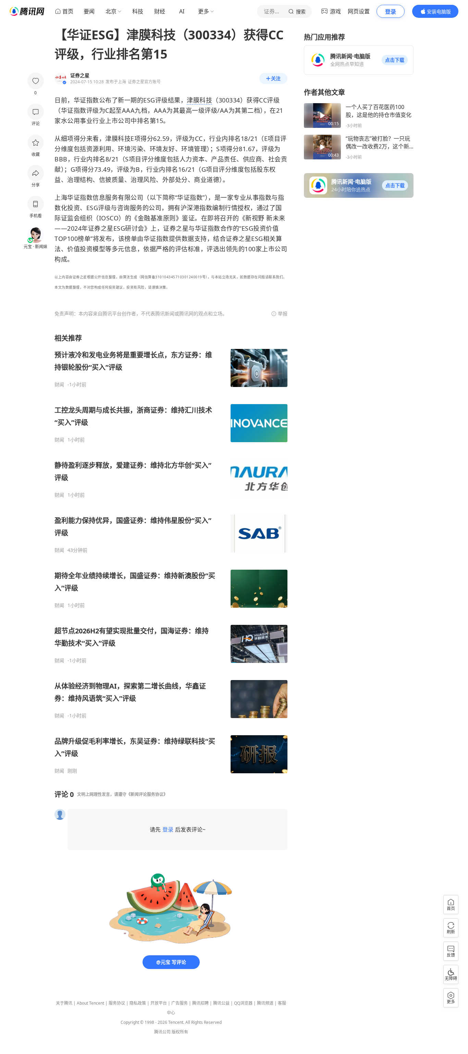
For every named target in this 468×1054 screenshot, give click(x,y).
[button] (395, 60)
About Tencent (90, 1003)
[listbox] (170, 553)
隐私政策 (138, 1003)
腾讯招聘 (200, 1003)
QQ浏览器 (243, 1003)
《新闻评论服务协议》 (147, 794)
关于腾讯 (64, 1003)
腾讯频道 (265, 1003)
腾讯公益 (221, 1003)
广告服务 (179, 1003)
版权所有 (180, 1032)
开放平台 (158, 1003)
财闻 (59, 384)
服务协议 (117, 1003)
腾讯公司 (162, 1032)
